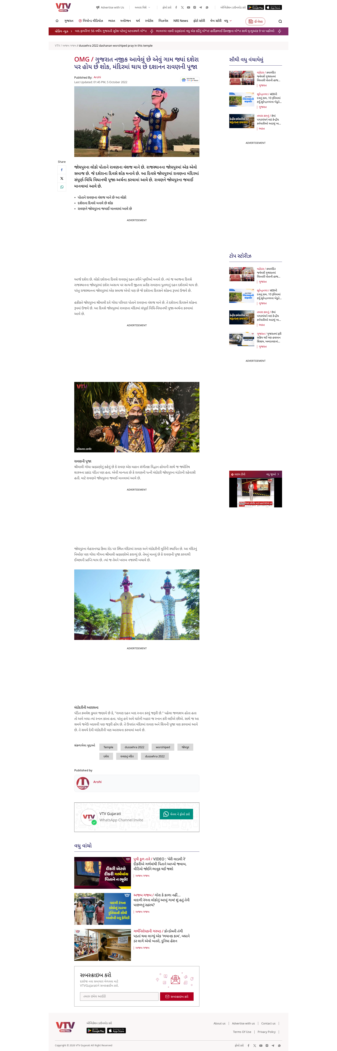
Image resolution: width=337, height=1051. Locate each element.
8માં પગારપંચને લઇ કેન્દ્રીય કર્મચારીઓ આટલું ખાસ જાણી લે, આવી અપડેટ (269, 122)
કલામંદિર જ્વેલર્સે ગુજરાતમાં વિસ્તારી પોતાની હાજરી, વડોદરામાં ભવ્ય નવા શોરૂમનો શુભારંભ (269, 80)
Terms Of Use (242, 1032)
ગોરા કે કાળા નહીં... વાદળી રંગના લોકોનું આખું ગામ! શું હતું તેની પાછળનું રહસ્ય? (162, 900)
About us (220, 1023)
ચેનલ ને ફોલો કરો (180, 815)
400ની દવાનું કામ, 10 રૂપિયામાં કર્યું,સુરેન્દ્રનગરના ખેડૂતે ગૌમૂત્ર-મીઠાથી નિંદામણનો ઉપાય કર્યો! (268, 102)
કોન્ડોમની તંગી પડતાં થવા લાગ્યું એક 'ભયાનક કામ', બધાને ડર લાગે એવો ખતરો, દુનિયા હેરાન (162, 936)
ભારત (262, 129)
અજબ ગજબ (69, 46)
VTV (57, 46)
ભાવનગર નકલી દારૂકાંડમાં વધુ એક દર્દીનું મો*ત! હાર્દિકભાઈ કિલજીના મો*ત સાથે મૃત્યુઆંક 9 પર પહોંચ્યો (145, 31)
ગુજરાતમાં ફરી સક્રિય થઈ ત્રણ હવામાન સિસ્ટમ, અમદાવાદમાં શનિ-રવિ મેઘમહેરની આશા (269, 341)
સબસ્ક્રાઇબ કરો (179, 997)
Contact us (268, 1023)
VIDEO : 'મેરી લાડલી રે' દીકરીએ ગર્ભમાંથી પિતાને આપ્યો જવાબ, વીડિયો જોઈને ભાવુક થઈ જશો (160, 864)
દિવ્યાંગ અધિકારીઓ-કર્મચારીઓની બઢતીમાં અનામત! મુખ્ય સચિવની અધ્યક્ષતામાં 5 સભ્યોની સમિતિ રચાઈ (274, 31)
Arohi (97, 77)
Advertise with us (243, 1023)
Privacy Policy (267, 1032)
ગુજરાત (263, 86)
